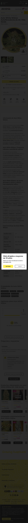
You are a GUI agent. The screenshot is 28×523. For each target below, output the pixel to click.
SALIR (19, 266)
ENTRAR (8, 266)
